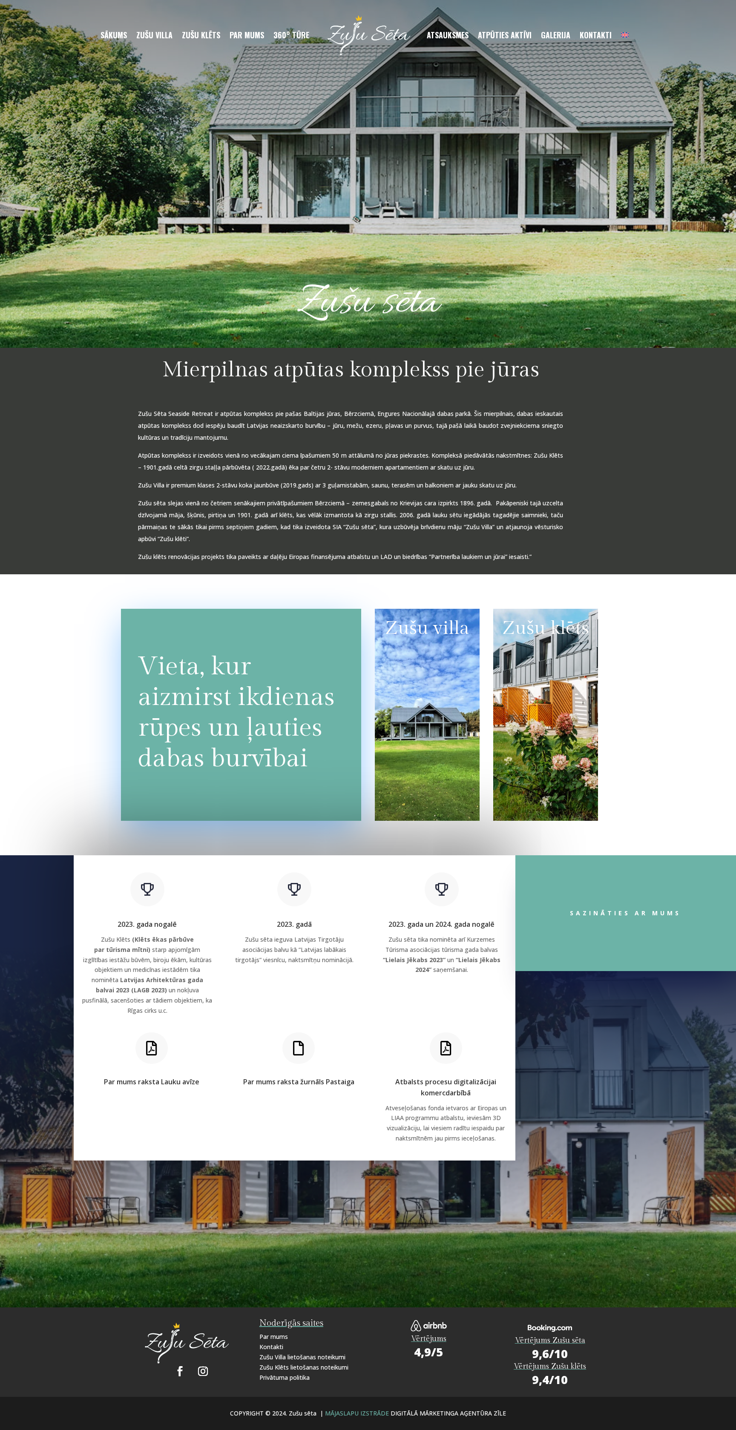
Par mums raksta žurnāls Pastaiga (298, 1081)
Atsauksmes (448, 36)
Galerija (555, 36)
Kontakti (596, 36)
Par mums (247, 36)
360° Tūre (291, 36)
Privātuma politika (284, 1377)
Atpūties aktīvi (505, 36)
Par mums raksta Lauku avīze (151, 1081)
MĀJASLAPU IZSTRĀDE (358, 1413)
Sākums (114, 36)
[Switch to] (625, 36)
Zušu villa (154, 36)
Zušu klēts (201, 36)
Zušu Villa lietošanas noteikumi (302, 1357)
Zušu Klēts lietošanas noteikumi (303, 1367)
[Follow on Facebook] (180, 1371)
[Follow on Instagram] (203, 1371)
